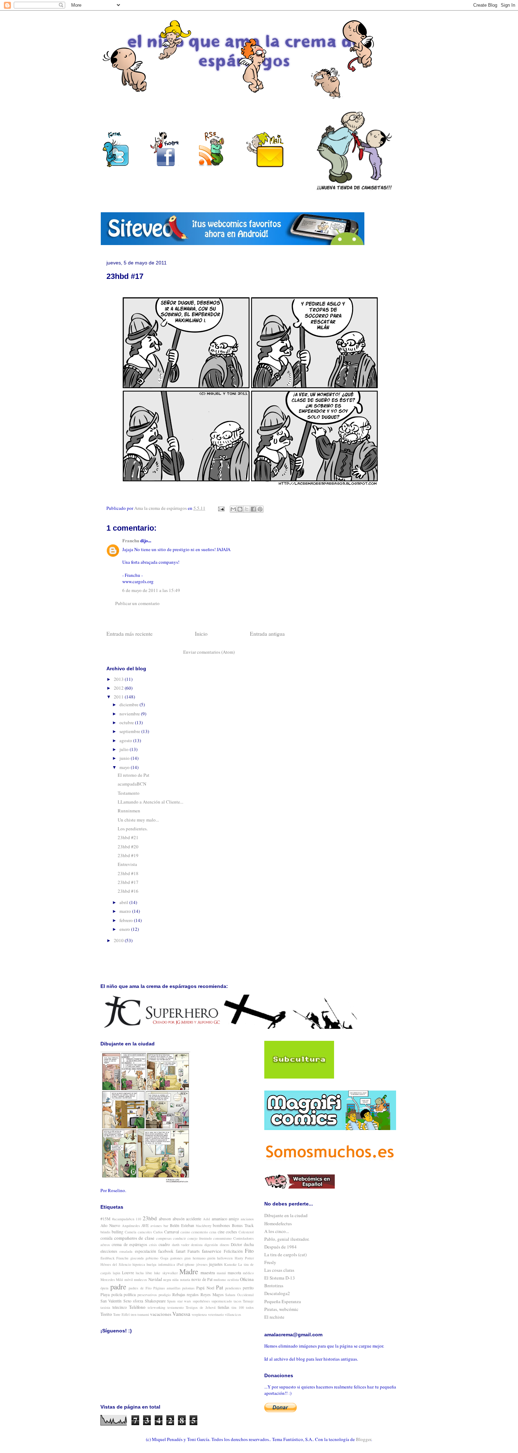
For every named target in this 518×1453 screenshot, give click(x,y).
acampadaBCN (132, 784)
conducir (179, 1238)
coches (231, 1231)
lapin (116, 1272)
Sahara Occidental (239, 1294)
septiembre (130, 731)
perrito (248, 1287)
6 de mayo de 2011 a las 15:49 (151, 590)
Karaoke (230, 1264)
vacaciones (160, 1314)
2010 (119, 940)
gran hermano (194, 1258)
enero (125, 929)
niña (175, 1279)
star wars (184, 1301)
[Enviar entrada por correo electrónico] (221, 508)
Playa (105, 1294)
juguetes (216, 1264)
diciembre (129, 704)
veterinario (216, 1314)
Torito (106, 1314)
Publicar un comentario (137, 603)
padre (118, 1287)
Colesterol (246, 1231)
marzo (125, 911)
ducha (249, 1244)
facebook (165, 1251)
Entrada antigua (267, 633)
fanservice (211, 1251)
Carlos (158, 1231)
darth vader (180, 1244)
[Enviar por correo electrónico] (233, 509)
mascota (234, 1272)
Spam (171, 1301)
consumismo (222, 1238)
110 (138, 1218)
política (130, 1294)
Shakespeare (155, 1301)
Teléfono (137, 1307)
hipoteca (138, 1264)
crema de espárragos (129, 1244)
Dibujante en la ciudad (286, 1215)
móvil (128, 1279)
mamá (221, 1272)
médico (248, 1272)
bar (166, 1225)
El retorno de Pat (133, 775)
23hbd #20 (128, 846)
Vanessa (181, 1313)
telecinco (119, 1307)
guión (211, 1258)
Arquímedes (131, 1225)
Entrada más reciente (129, 633)
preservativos (147, 1294)
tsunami (143, 1314)
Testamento (129, 793)
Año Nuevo (110, 1225)
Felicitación (233, 1251)
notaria (185, 1279)
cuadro (164, 1244)
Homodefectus (278, 1223)
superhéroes (201, 1301)
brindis (105, 1231)
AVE (145, 1225)
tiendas (223, 1307)
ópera (104, 1288)
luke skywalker (165, 1272)
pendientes (233, 1288)
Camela (130, 1231)
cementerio (199, 1231)
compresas (164, 1238)
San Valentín (111, 1301)
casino (185, 1231)
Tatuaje (248, 1301)
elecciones (108, 1251)
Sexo (127, 1301)
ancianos (247, 1218)
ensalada (125, 1251)
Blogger (363, 1439)
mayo (125, 767)
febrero (126, 920)
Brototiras (273, 1285)
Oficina (247, 1279)
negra (167, 1279)
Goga (164, 1258)
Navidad (155, 1279)
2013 (119, 679)
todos (250, 1307)
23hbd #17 (128, 882)
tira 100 (238, 1307)
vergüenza (199, 1314)
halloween (225, 1258)
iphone (190, 1264)
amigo (234, 1218)
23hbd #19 (128, 855)
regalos (193, 1294)
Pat (219, 1287)
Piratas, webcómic (281, 1309)
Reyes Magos (212, 1294)
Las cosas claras (279, 1270)
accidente (193, 1218)
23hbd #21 (128, 837)
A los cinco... (276, 1231)
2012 (119, 688)
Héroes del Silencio (115, 1264)
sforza (138, 1301)
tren (133, 1314)
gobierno (152, 1258)
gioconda (137, 1258)
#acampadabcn (123, 1218)
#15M (105, 1218)
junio (125, 758)
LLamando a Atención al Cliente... (150, 802)
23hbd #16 (128, 891)
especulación (145, 1251)
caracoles (145, 1231)
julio (124, 749)
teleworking (156, 1307)
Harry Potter (244, 1258)
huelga (151, 1264)
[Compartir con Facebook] (253, 509)
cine (221, 1231)
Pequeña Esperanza (282, 1301)
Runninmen (129, 810)
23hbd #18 (128, 873)
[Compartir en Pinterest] (260, 509)
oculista (233, 1279)
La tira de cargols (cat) (285, 1254)
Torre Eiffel (121, 1314)
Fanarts (193, 1251)
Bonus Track (243, 1225)
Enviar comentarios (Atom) (209, 652)
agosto (126, 740)
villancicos (233, 1314)
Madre (188, 1271)
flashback (107, 1258)
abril (124, 902)
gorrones (176, 1258)
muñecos (140, 1279)
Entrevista (127, 864)
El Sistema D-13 (279, 1278)
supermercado (221, 1301)
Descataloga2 (277, 1293)
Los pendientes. (133, 828)
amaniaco (219, 1218)
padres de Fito (140, 1288)
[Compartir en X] (246, 509)
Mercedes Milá (111, 1279)
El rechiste (274, 1317)
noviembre (130, 713)
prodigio (165, 1294)
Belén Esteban (182, 1225)
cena (212, 1231)
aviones (156, 1225)
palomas (188, 1288)
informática (166, 1264)
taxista (105, 1307)
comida (106, 1238)
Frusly (270, 1262)
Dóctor (236, 1244)
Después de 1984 (280, 1247)
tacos (237, 1301)
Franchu (130, 540)
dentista (197, 1244)
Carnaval (171, 1231)
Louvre (128, 1272)
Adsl (206, 1218)
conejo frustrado (199, 1238)
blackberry (203, 1225)
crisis (153, 1244)
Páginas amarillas (166, 1288)
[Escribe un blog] (239, 509)
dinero (224, 1244)
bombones (221, 1225)
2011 (119, 697)
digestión (211, 1244)
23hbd (150, 1218)
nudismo (220, 1279)
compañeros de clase (134, 1238)
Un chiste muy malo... (138, 820)
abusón (179, 1218)
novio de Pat (201, 1279)
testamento (175, 1307)
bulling (117, 1231)
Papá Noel (205, 1287)
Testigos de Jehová (201, 1307)
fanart (180, 1251)
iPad (180, 1264)
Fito (249, 1250)
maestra (208, 1272)
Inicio (201, 633)
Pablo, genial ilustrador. (286, 1239)
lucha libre (144, 1272)
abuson (165, 1218)
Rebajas (178, 1294)
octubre (127, 722)
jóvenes (202, 1264)
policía (116, 1294)
